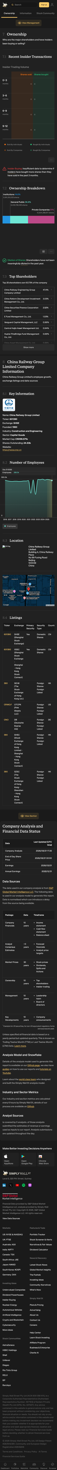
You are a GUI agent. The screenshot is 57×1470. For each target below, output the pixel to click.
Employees (11, 526)
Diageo (6, 1365)
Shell (5, 1355)
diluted (24, 263)
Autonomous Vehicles (12, 1310)
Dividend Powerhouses (13, 1295)
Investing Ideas (37, 1280)
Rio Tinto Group (10, 1370)
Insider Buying (9, 1300)
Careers (33, 1325)
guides (6, 1069)
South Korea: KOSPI (11, 1270)
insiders (11, 172)
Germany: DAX (9, 1274)
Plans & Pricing (37, 1305)
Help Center (35, 1332)
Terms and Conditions (12, 1451)
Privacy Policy (30, 1451)
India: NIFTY (8, 1249)
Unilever (6, 1360)
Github (30, 1106)
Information (26, 13)
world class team (27, 1079)
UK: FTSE (7, 1239)
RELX (5, 1375)
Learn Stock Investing (40, 1337)
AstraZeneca (8, 1345)
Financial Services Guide (14, 1456)
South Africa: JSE (11, 1259)
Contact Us (35, 1320)
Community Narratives (40, 1285)
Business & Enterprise (40, 1347)
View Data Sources (11, 1218)
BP (4, 1380)
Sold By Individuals (14, 145)
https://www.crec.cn (12, 450)
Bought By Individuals (41, 145)
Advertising (35, 1310)
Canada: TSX (8, 1254)
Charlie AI (34, 1352)
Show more (28, 347)
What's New (35, 1290)
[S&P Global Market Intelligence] (12, 1196)
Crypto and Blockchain (13, 1320)
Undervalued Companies (14, 1290)
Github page (33, 1065)
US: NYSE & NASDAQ (13, 1234)
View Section (31, 816)
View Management (30, 23)
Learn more (20, 1046)
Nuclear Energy (10, 1305)
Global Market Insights (40, 1270)
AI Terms (43, 1451)
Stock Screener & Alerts (41, 1239)
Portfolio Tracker (37, 1234)
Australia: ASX (9, 1244)
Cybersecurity (9, 1325)
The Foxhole (35, 1275)
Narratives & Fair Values (41, 1244)
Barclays (7, 1385)
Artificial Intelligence (12, 1315)
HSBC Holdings (10, 1350)
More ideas (8, 1330)
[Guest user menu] (52, 4)
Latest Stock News (38, 1265)
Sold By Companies (14, 150)
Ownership (9, 13)
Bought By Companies (41, 150)
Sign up (44, 5)
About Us (34, 1315)
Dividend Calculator (39, 1249)
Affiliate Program (37, 1342)
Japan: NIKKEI (9, 1264)
